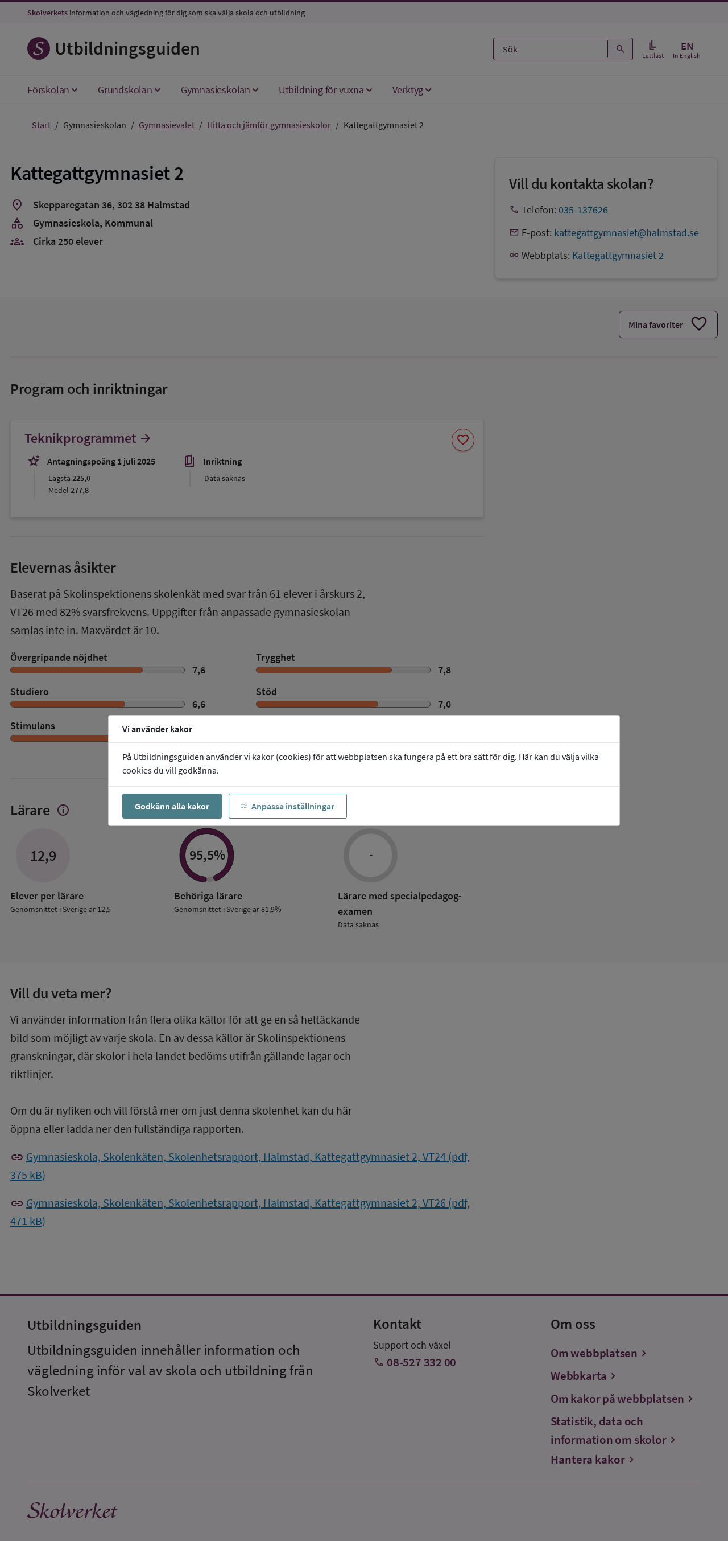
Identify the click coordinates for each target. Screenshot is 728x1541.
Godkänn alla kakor (172, 806)
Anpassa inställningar (292, 806)
